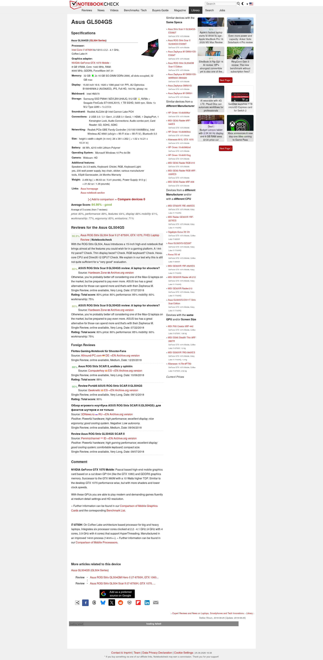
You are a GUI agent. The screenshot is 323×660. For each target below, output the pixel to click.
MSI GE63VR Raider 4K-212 (182, 277)
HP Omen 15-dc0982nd (179, 147)
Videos (114, 10)
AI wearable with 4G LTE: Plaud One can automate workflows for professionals (211, 105)
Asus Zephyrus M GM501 (180, 93)
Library (195, 10)
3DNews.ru (88, 414)
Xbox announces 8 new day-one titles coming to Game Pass (240, 136)
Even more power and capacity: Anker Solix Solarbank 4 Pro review (240, 39)
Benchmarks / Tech (135, 10)
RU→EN (103, 414)
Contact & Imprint (121, 652)
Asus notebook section (93, 192)
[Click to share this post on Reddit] (120, 602)
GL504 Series (98, 40)
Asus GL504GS (80, 570)
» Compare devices (130, 199)
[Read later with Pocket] (129, 602)
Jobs (222, 10)
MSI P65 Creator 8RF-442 (180, 326)
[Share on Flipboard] (138, 602)
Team (137, 652)
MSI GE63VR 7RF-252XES (181, 265)
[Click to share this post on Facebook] (85, 602)
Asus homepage (89, 188)
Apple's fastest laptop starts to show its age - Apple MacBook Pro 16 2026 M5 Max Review (211, 37)
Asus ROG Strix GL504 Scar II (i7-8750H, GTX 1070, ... (122, 583)
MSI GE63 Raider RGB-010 (181, 162)
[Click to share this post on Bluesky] (103, 602)
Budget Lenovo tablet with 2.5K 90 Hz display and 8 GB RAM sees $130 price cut (211, 134)
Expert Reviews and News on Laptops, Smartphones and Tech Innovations (208, 613)
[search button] (238, 3)
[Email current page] (156, 602)
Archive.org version (122, 272)
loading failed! (76, 624)
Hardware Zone (97, 272)
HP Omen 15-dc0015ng (179, 155)
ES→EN (113, 370)
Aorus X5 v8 (174, 254)
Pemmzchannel (90, 438)
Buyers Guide (160, 10)
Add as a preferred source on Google (121, 593)
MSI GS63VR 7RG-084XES (181, 352)
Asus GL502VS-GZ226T (179, 243)
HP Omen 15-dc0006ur (179, 112)
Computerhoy (96, 370)
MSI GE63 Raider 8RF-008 (181, 181)
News (101, 10)
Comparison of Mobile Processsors (96, 542)
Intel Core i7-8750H (82, 49)
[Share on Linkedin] (147, 602)
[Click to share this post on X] (112, 602)
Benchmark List (115, 510)
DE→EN (110, 355)
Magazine (180, 10)
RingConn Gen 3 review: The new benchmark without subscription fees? (240, 66)
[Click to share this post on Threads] (94, 602)
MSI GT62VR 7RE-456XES (181, 205)
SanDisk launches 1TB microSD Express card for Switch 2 (240, 107)
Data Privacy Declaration (157, 652)
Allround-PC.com (91, 355)
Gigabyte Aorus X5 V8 (179, 231)
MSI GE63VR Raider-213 (180, 288)
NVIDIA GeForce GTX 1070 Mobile (90, 62)
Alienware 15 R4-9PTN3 (179, 363)
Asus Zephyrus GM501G (180, 85)
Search (209, 10)
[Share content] (77, 603)
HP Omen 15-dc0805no (179, 131)
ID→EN (108, 438)
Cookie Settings (183, 652)
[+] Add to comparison (101, 199)
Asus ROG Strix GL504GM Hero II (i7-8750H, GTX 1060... (124, 577)
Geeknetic (94, 390)
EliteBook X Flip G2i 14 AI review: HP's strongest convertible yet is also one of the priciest (211, 66)
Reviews (87, 10)
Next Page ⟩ (225, 80)
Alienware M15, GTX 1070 (180, 139)
